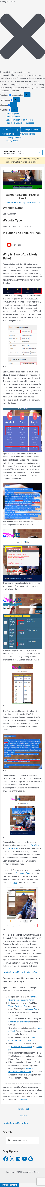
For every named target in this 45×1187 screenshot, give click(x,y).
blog (15, 883)
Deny (16, 129)
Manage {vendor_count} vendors (19, 120)
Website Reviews (13, 202)
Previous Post (23, 1109)
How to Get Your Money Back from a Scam (21, 972)
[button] (22, 37)
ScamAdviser (12, 848)
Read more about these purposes (20, 123)
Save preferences (9, 134)
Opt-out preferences (14, 138)
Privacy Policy (12, 141)
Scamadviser (26, 1047)
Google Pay (32, 1009)
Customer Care (21, 1006)
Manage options (12, 114)
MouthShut (15, 1047)
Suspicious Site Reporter (19, 1022)
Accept (5, 129)
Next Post (23, 1116)
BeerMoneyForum (23, 873)
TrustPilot (35, 845)
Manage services (13, 117)
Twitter (11, 1006)
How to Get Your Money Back (15, 1123)
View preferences (30, 129)
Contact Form (22, 1099)
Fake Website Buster (12, 151)
